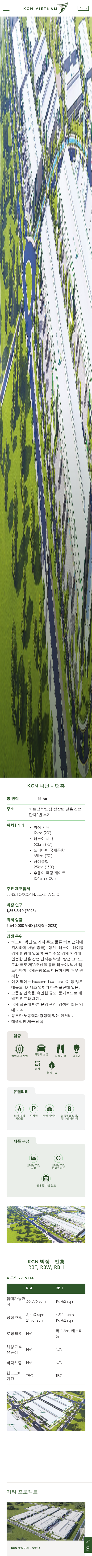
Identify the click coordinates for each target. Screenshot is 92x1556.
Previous (8, 1226)
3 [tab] (82, 1242)
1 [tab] (77, 1242)
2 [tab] (79, 1242)
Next (83, 1226)
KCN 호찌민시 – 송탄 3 (25, 1548)
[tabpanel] (46, 397)
